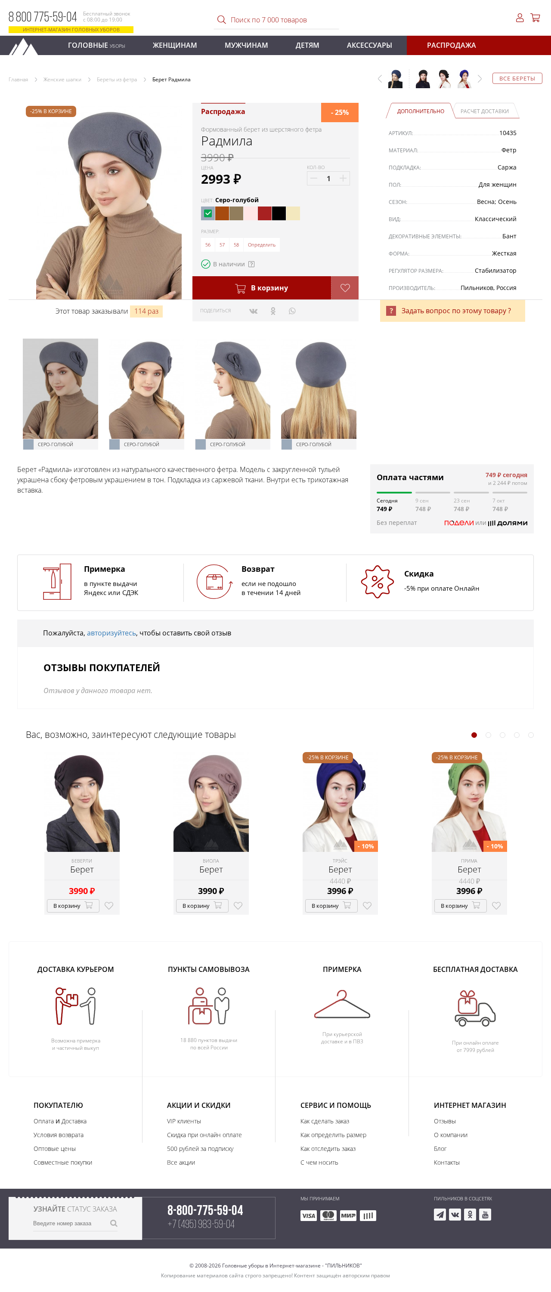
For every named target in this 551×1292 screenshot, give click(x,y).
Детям (307, 45)
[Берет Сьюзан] (419, 83)
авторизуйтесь (111, 633)
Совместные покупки (63, 1162)
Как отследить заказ (328, 1148)
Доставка (74, 1121)
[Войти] (520, 18)
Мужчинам (246, 45)
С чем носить (319, 1162)
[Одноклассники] (273, 310)
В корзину (268, 288)
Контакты (447, 1162)
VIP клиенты (184, 1121)
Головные (96, 45)
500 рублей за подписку (200, 1148)
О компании (450, 1135)
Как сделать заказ (324, 1121)
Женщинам (175, 45)
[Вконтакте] (253, 310)
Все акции (181, 1162)
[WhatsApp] (292, 310)
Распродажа (451, 45)
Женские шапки (62, 79)
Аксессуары (369, 45)
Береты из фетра (117, 79)
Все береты (517, 78)
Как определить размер (333, 1135)
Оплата (44, 1121)
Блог (440, 1148)
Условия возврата (59, 1135)
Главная (18, 79)
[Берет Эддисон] (440, 83)
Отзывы (445, 1121)
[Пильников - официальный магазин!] (27, 44)
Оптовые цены (55, 1148)
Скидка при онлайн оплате (204, 1135)
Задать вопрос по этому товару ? (456, 310)
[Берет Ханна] (461, 83)
